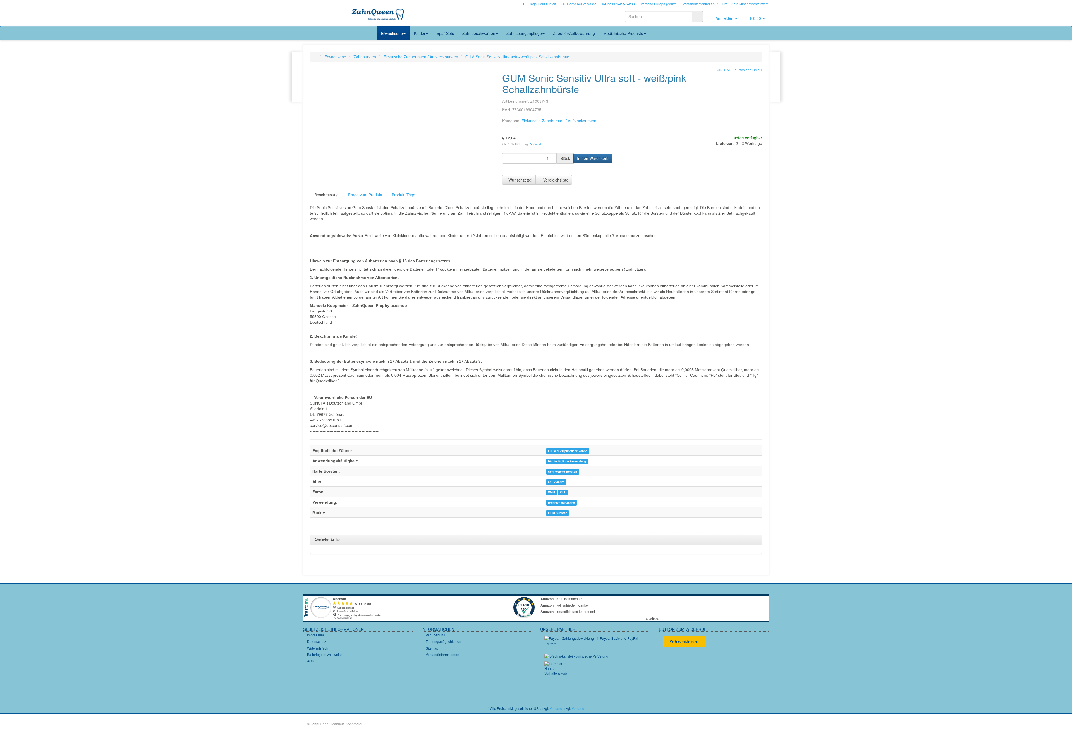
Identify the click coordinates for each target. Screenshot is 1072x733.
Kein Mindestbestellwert (749, 3)
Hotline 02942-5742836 (618, 3)
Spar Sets (445, 33)
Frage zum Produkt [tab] (365, 194)
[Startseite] (315, 56)
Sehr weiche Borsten (562, 471)
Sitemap (432, 648)
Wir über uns (435, 634)
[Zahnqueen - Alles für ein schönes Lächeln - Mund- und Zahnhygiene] (378, 15)
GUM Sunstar (557, 513)
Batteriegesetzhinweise (325, 654)
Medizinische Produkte (623, 33)
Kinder (419, 33)
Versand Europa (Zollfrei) (660, 3)
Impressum (315, 634)
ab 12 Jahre (556, 482)
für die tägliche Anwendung (567, 461)
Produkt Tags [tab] (403, 194)
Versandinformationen (442, 654)
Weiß (551, 492)
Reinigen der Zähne (561, 502)
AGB (310, 660)
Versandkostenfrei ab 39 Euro (705, 3)
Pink (563, 492)
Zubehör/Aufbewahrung (574, 33)
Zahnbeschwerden (478, 33)
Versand (535, 144)
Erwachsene (392, 33)
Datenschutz (316, 641)
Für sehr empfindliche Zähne (567, 451)
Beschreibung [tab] (326, 194)
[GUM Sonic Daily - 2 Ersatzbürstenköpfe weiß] (297, 77)
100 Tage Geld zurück (539, 3)
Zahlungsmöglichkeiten (443, 641)
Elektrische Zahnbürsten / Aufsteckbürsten (558, 120)
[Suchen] (697, 16)
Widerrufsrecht (318, 648)
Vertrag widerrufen (684, 641)
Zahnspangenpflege (524, 33)
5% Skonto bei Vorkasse (578, 3)
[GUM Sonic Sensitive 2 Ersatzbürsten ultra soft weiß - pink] (774, 77)
